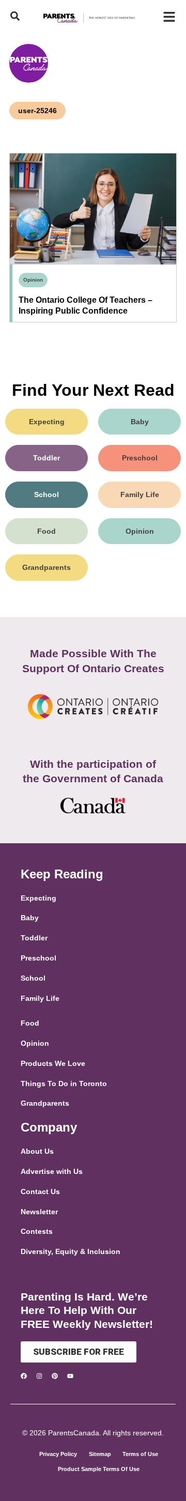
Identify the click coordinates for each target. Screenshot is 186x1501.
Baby (140, 421)
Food (46, 531)
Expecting (47, 421)
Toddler (46, 458)
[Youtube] (70, 1376)
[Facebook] (24, 1376)
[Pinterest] (55, 1376)
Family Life (139, 494)
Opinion (33, 280)
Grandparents (46, 567)
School (46, 494)
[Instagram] (39, 1376)
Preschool (140, 458)
